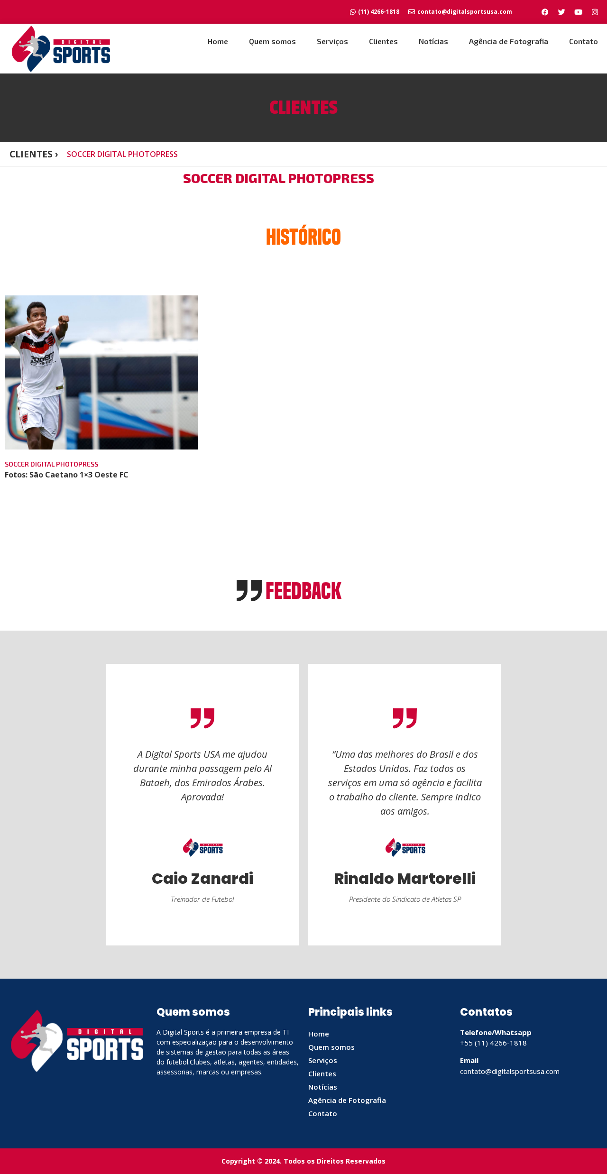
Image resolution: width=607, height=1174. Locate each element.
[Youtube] (578, 12)
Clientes (383, 41)
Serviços (332, 41)
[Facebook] (545, 12)
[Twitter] (561, 12)
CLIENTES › (33, 154)
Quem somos (272, 41)
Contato (583, 41)
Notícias (433, 41)
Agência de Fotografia (508, 41)
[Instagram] (595, 12)
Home (218, 41)
